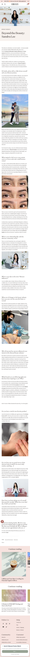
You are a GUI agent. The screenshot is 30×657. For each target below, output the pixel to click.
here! (7, 532)
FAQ (17, 625)
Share (3, 542)
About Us (3, 637)
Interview (16, 539)
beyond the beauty (6, 29)
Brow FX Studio (21, 63)
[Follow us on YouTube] (3, 626)
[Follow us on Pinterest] (9, 623)
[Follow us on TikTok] (6, 626)
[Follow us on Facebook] (3, 623)
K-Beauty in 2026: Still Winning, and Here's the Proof (12, 605)
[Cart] (27, 4)
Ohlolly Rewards (5, 639)
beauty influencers (18, 51)
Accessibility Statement (21, 642)
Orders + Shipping (20, 627)
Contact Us (18, 622)
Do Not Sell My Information (21, 639)
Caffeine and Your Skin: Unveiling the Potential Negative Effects (13, 579)
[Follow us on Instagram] (6, 623)
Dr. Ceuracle (16, 385)
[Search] (5, 4)
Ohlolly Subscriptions (20, 637)
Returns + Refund (20, 630)
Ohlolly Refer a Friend (6, 642)
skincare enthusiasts (9, 51)
